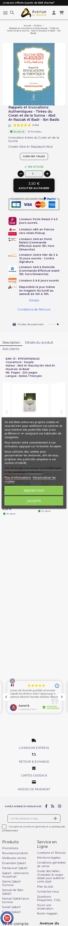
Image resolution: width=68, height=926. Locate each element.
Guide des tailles (34, 156)
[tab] (11, 343)
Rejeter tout (34, 491)
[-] (21, 174)
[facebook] (46, 806)
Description (11, 342)
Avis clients (10, 349)
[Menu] (5, 13)
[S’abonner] (54, 818)
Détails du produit (39, 342)
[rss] (52, 806)
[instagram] (59, 806)
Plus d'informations (18, 477)
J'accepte (34, 501)
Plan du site (45, 886)
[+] (47, 174)
